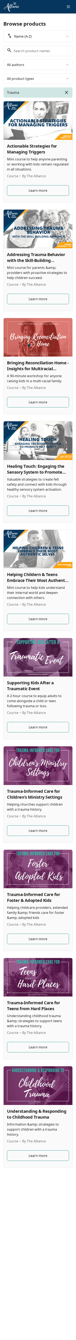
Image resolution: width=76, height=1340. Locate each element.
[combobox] (38, 36)
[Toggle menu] (68, 7)
